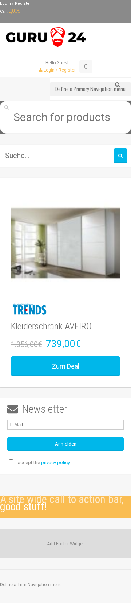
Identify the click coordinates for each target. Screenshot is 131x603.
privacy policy (55, 462)
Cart (10, 11)
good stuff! (23, 506)
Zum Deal (65, 366)
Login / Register (15, 3)
